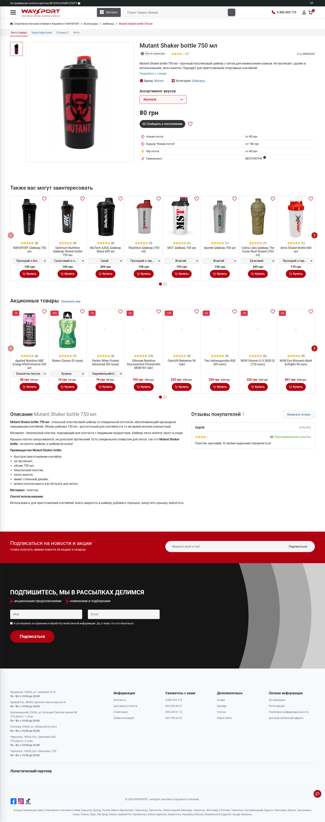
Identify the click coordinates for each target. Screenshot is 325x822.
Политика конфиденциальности (288, 711)
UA (311, 2)
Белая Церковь (157, 814)
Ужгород (102, 814)
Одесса (268, 810)
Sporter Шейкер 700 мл (220, 248)
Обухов (198, 814)
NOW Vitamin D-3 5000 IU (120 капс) (258, 362)
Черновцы (141, 810)
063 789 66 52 (173, 717)
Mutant (159, 81)
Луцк (93, 814)
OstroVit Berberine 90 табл (182, 362)
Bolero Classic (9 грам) (67, 360)
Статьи (221, 711)
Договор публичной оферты (286, 717)
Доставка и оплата (125, 705)
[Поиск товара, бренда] (231, 12)
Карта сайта (224, 717)
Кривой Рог (125, 814)
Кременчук (140, 814)
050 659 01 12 (173, 711)
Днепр (97, 810)
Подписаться (298, 546)
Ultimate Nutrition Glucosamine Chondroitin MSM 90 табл (143, 364)
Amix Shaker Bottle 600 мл (295, 249)
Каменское (211, 814)
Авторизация (277, 699)
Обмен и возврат (124, 717)
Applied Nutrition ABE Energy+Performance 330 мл (29, 364)
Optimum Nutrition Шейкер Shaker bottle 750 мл (67, 251)
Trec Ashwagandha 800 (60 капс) (219, 362)
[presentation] (11, 235)
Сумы (76, 814)
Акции (221, 699)
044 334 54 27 (173, 705)
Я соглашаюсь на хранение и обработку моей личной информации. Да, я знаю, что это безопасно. (74, 623)
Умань (113, 814)
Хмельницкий (171, 810)
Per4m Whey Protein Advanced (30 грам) (105, 362)
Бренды (222, 705)
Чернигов (199, 810)
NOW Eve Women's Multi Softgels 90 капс (296, 362)
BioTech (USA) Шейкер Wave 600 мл (105, 249)
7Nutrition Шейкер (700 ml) (143, 249)
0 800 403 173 (286, 12)
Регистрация (277, 705)
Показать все (70, 301)
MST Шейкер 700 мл (181, 248)
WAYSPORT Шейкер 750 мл (29, 249)
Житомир (212, 810)
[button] (13, 12)
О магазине (121, 711)
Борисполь (174, 814)
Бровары (188, 814)
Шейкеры (198, 81)
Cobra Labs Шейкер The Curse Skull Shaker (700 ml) (257, 251)
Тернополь (155, 810)
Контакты (120, 699)
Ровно (84, 814)
